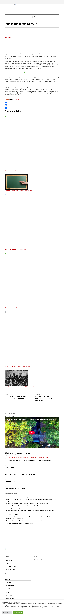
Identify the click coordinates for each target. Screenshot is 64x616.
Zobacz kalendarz (9, 492)
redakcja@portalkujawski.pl (40, 559)
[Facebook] (32, 103)
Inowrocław (7, 579)
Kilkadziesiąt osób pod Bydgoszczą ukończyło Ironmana (19, 508)
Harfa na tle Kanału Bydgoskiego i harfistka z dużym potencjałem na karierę (24, 520)
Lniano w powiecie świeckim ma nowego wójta (17, 497)
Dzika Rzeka (9, 468)
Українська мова (9, 598)
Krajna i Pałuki (8, 588)
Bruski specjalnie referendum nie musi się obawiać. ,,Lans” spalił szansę (23, 505)
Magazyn (7, 592)
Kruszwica (8, 582)
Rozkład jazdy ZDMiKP (11, 576)
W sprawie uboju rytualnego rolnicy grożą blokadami (16, 397)
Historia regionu (9, 595)
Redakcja (35, 563)
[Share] (32, 108)
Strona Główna (8, 560)
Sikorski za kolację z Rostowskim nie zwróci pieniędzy (44, 398)
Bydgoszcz (7, 573)
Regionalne (8, 37)
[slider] (28, 457)
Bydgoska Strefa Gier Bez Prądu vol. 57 (20, 475)
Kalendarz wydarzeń (10, 585)
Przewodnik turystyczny (11, 566)
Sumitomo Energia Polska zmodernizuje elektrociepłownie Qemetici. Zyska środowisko (27, 503)
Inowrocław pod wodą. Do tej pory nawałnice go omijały (19, 523)
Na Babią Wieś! (10, 482)
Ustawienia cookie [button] (7, 612)
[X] (32, 106)
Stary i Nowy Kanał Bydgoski (16, 489)
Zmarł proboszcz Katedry (12, 514)
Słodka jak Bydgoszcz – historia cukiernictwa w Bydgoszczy (28, 461)
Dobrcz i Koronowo (10, 569)
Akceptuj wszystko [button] (18, 612)
